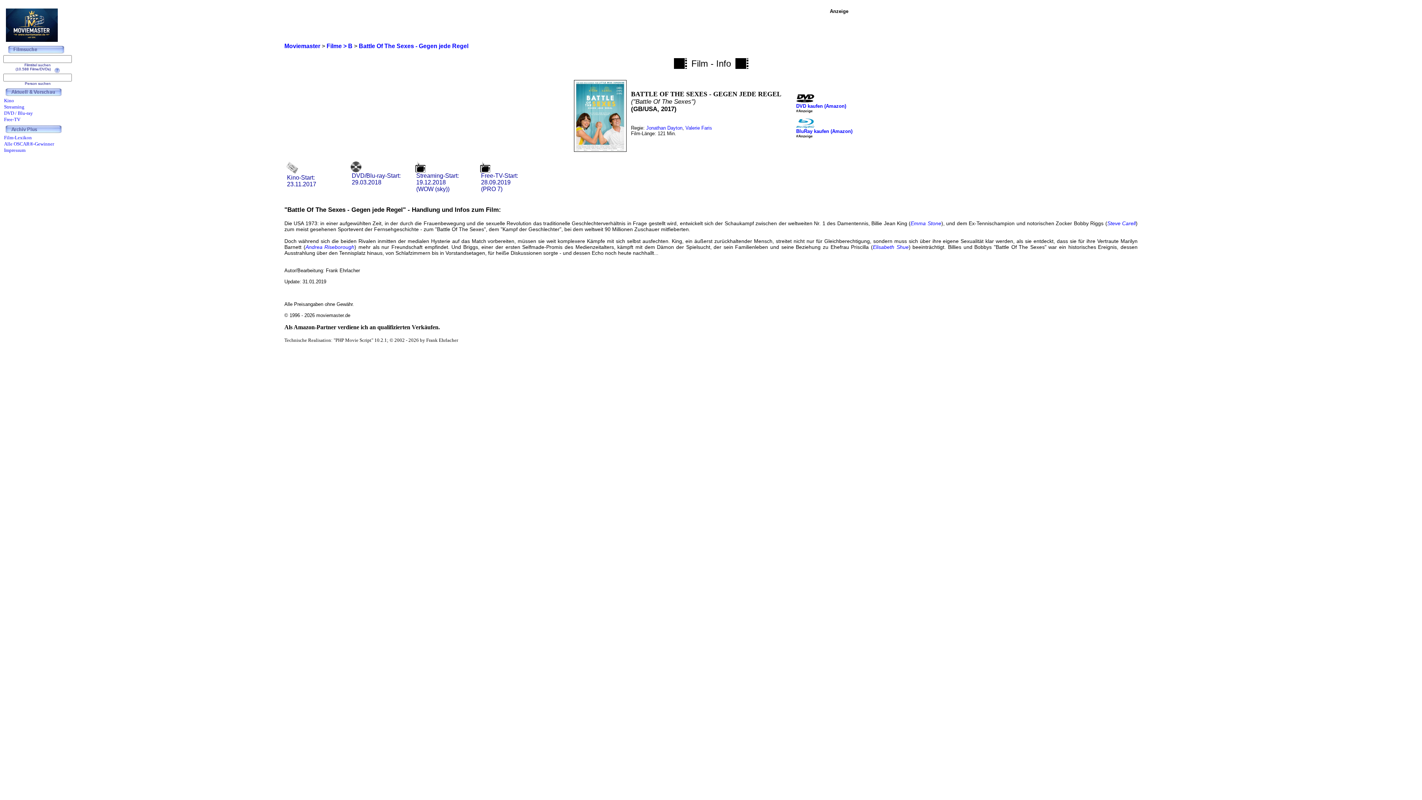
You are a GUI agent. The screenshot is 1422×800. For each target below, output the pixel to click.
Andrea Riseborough (330, 247)
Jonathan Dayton (664, 128)
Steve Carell (1121, 223)
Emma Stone (926, 223)
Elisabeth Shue (891, 247)
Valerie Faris (698, 128)
